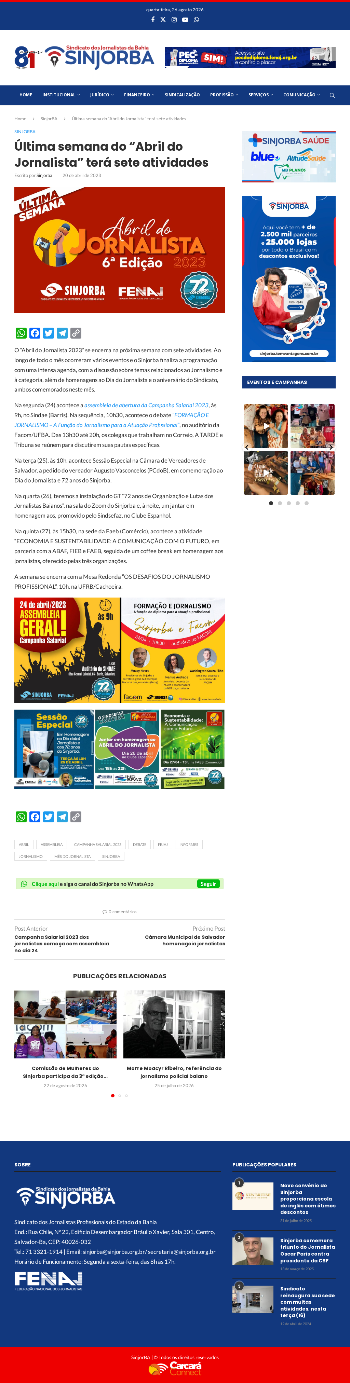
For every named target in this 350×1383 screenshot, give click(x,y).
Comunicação (299, 95)
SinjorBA (49, 118)
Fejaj (163, 844)
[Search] (332, 95)
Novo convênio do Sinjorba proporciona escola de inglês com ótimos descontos (308, 1199)
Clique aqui (45, 883)
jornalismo (31, 856)
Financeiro (137, 95)
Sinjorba (44, 175)
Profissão (222, 95)
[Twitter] (163, 19)
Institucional (59, 95)
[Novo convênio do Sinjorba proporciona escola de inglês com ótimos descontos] (252, 1196)
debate (139, 844)
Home (25, 95)
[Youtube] (185, 19)
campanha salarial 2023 (97, 844)
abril (24, 844)
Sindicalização (182, 95)
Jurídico (99, 95)
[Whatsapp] (196, 19)
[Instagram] (174, 19)
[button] (23, 1043)
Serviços (258, 95)
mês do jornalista (72, 856)
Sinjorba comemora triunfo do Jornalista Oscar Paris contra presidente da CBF (307, 1250)
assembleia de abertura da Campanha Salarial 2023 (146, 405)
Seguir (208, 883)
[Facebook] (152, 19)
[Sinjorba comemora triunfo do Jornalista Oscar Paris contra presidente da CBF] (252, 1251)
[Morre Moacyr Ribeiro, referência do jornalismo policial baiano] (174, 1024)
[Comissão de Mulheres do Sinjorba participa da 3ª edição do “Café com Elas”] (65, 1024)
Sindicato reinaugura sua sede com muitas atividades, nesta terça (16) (307, 1302)
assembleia (52, 844)
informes (188, 844)
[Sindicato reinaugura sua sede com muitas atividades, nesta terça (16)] (252, 1299)
